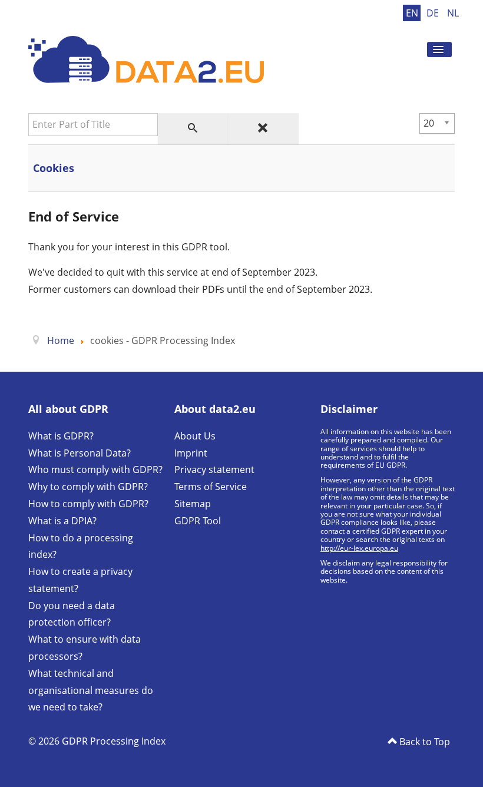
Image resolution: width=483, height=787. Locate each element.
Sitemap (192, 503)
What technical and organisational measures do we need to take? (90, 690)
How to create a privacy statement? (80, 580)
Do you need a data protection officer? (71, 614)
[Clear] (263, 128)
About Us (195, 435)
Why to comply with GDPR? (88, 486)
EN (413, 12)
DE (433, 12)
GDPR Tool (197, 520)
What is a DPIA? (62, 520)
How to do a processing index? (80, 546)
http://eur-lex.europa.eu (359, 548)
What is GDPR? (61, 435)
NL (453, 12)
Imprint (190, 453)
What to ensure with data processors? (84, 648)
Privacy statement (214, 469)
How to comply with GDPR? (88, 503)
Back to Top (423, 741)
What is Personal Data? (79, 453)
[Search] (193, 128)
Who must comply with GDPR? (95, 469)
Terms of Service (210, 486)
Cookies (53, 168)
